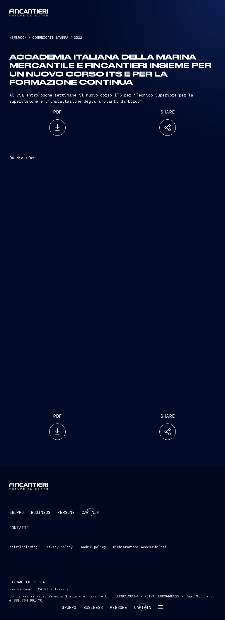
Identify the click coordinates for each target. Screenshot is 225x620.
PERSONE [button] (66, 512)
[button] (161, 607)
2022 (78, 37)
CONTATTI (19, 527)
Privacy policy (59, 547)
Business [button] (93, 607)
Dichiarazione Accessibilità (140, 547)
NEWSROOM (18, 37)
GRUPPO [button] (16, 512)
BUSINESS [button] (40, 512)
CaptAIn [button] (90, 512)
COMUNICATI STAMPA (50, 37)
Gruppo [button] (69, 607)
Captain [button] (142, 607)
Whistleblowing (23, 547)
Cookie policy (93, 547)
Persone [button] (118, 607)
